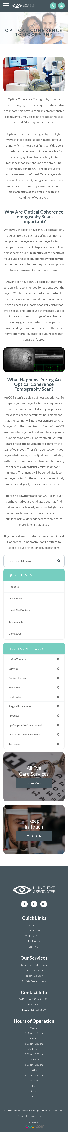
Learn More (34, 783)
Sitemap (46, 1116)
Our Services (16, 598)
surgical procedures (20, 706)
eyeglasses (15, 687)
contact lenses (17, 677)
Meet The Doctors (19, 610)
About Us (14, 586)
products (14, 715)
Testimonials (16, 621)
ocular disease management (25, 734)
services (13, 668)
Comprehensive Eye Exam (34, 964)
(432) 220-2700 (38, 1009)
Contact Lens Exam (33, 970)
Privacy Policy (35, 1116)
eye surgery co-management (25, 725)
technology (15, 743)
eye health (15, 696)
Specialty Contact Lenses (34, 981)
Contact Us (15, 633)
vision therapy (17, 659)
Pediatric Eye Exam (34, 975)
